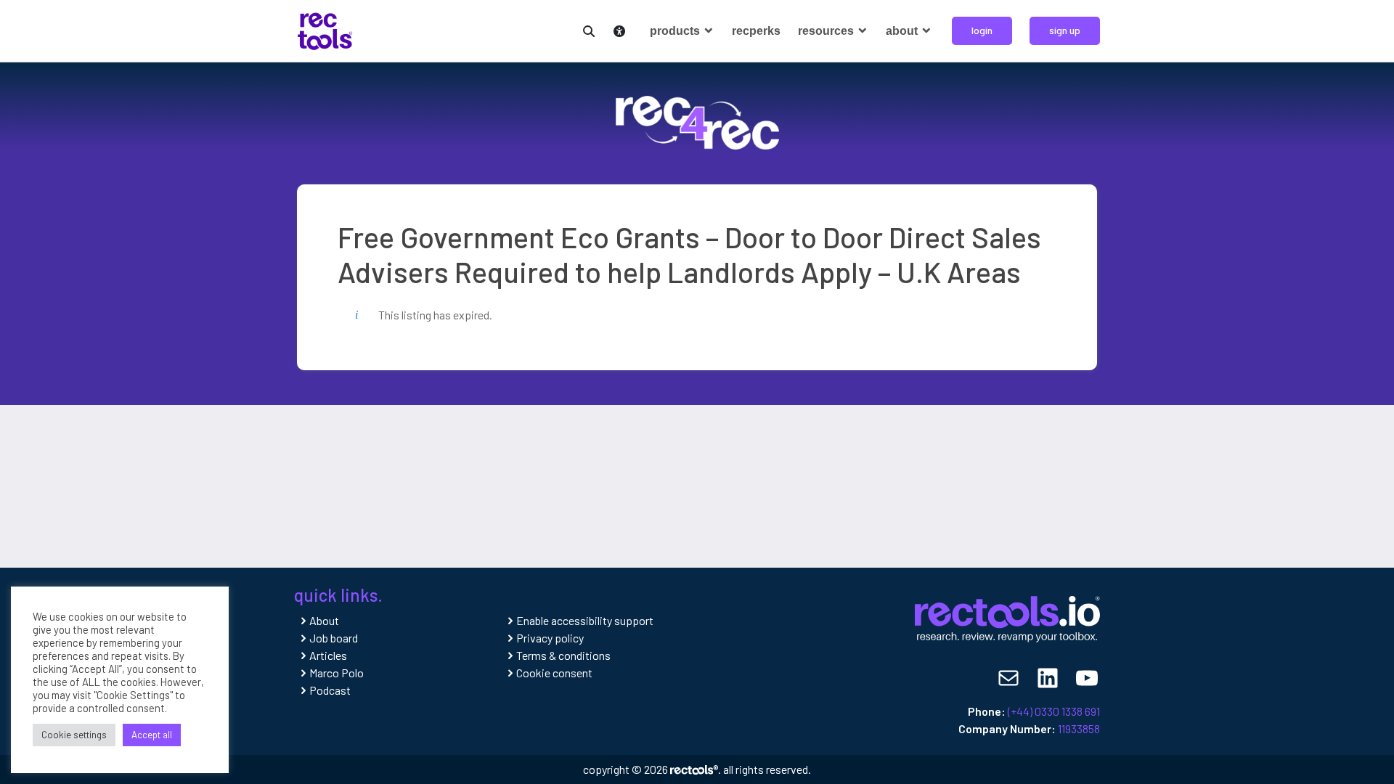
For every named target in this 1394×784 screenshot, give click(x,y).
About (903, 31)
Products (676, 31)
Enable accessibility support (584, 620)
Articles (328, 655)
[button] (586, 29)
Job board (333, 638)
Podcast (330, 690)
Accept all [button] (151, 734)
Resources (827, 31)
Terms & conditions (563, 655)
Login (981, 30)
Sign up (1064, 30)
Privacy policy (550, 638)
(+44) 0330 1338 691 (1054, 711)
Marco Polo (336, 672)
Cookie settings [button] (74, 734)
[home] (325, 29)
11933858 (1079, 728)
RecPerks (756, 31)
